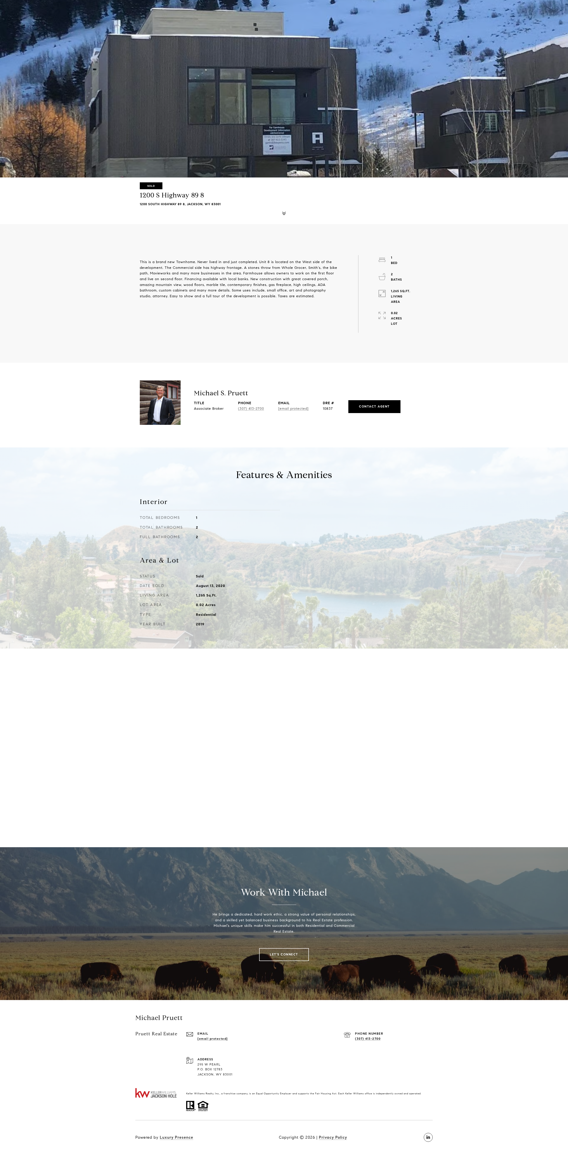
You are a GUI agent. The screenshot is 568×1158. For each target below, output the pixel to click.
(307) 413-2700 (251, 408)
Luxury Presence (176, 1137)
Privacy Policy (333, 1137)
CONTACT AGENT (374, 406)
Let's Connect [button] (284, 954)
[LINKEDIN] (428, 1137)
